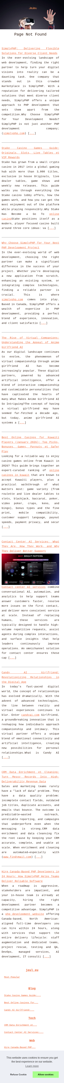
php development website (24, 914)
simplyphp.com (14, 133)
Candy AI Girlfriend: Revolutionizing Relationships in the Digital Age (30, 677)
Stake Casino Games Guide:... (22, 995)
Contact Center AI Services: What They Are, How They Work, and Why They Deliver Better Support (30, 546)
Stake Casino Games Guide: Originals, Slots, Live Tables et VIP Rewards (30, 153)
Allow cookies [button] (45, 1074)
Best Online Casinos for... (21, 1002)
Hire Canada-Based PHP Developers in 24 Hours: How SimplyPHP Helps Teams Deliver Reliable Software (30, 876)
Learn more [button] (32, 1066)
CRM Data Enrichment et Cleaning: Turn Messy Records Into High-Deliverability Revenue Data (30, 777)
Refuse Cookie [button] (18, 1074)
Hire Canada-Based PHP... (20, 1047)
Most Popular (12, 977)
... (32, 133)
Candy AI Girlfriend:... (19, 1010)
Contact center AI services (24, 587)
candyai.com (30, 715)
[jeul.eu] (32, 14)
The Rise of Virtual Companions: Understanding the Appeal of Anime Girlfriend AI (30, 342)
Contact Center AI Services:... (23, 1032)
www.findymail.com (17, 857)
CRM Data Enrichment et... (20, 1025)
